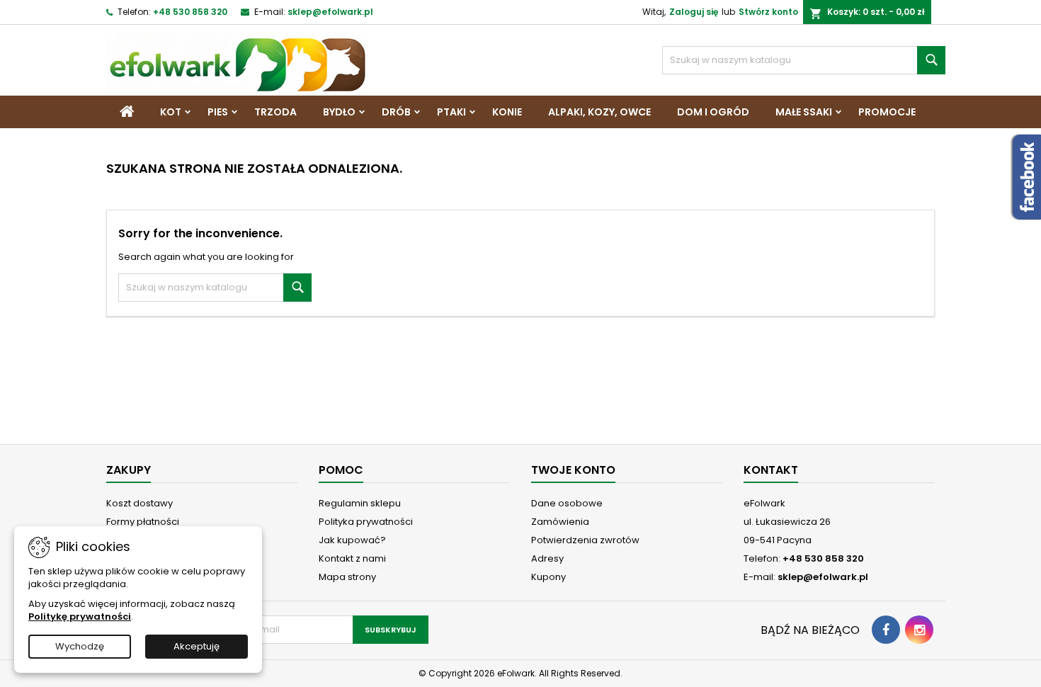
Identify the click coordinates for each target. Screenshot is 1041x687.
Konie (507, 112)
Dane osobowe (567, 503)
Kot (170, 112)
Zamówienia (560, 521)
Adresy (547, 558)
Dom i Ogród (713, 112)
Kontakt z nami (352, 558)
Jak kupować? (352, 540)
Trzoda (275, 112)
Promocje (887, 112)
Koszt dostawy (139, 503)
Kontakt (771, 470)
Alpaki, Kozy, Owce (599, 112)
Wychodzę (79, 646)
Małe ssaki (803, 112)
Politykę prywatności (79, 616)
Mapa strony (347, 577)
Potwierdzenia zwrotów (585, 540)
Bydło (339, 112)
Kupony (548, 577)
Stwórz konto (768, 12)
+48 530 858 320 (190, 12)
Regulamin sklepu (360, 503)
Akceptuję (197, 646)
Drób (396, 112)
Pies (217, 112)
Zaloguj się (693, 12)
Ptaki (451, 112)
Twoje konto (573, 470)
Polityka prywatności (366, 521)
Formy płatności (142, 521)
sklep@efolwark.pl (330, 12)
